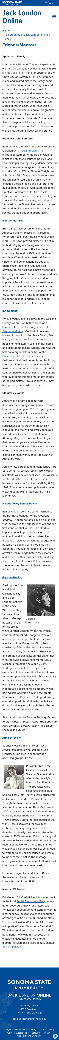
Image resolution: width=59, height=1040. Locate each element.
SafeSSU (36, 1032)
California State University (29, 1035)
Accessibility (22, 1032)
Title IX (47, 1032)
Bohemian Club (11, 356)
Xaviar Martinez (11, 947)
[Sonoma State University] (12, 3)
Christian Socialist (27, 151)
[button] (55, 1036)
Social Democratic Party (31, 901)
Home (6, 31)
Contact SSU (46, 1029)
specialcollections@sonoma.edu (29, 1019)
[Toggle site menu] (54, 16)
